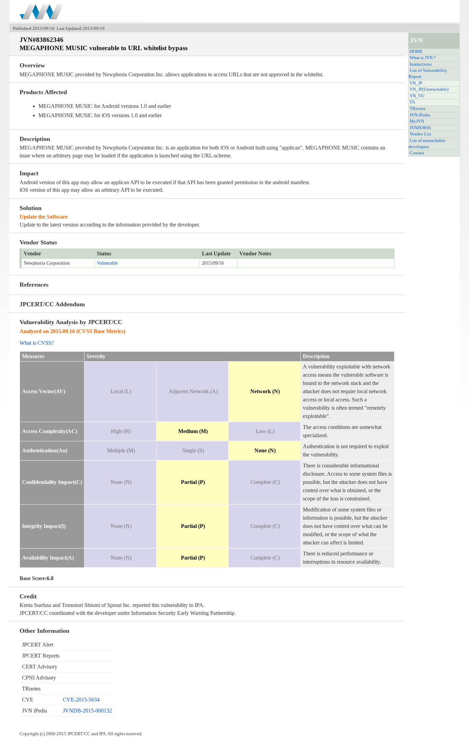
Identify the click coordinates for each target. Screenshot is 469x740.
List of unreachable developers (427, 143)
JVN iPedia (420, 115)
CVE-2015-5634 (81, 700)
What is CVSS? (37, 343)
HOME (416, 51)
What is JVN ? (423, 57)
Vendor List (420, 134)
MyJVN (417, 121)
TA (412, 102)
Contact (417, 153)
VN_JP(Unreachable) (429, 89)
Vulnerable (107, 263)
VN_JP (416, 83)
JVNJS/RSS (420, 127)
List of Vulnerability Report (428, 73)
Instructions (421, 64)
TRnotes (417, 108)
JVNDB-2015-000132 (87, 711)
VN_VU (417, 95)
